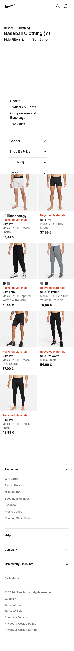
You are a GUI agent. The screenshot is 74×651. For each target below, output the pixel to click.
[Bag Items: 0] (65, 6)
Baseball (9, 28)
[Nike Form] (18, 261)
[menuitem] (12, 598)
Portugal (14, 578)
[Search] (57, 6)
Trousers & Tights (23, 107)
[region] (37, 162)
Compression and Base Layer (23, 115)
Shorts (15, 101)
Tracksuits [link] (17, 124)
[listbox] (40, 39)
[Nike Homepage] (10, 6)
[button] (28, 141)
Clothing (24, 28)
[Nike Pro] (18, 192)
